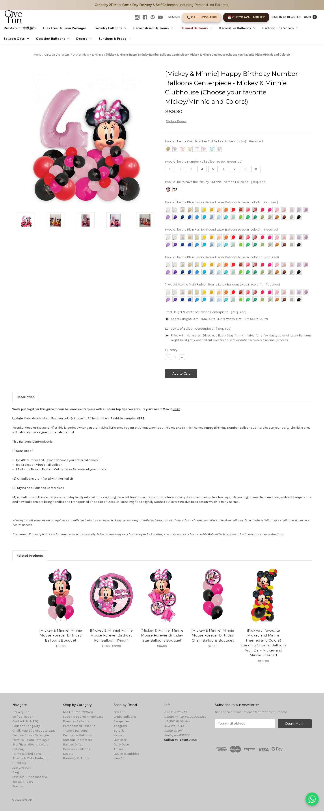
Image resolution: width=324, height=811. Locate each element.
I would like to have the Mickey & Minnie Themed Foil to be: (215, 182)
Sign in (277, 17)
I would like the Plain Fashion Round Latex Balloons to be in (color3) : (222, 257)
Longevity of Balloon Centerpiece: (198, 328)
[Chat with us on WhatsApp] (312, 799)
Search (174, 17)
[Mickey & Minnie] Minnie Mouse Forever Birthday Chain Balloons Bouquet (212, 635)
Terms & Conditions (26, 754)
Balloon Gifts (14, 39)
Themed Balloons (194, 28)
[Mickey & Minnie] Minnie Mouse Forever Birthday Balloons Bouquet (60, 635)
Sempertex (121, 721)
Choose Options (60, 599)
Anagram (120, 726)
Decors (81, 39)
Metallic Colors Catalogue (30, 740)
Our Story (19, 763)
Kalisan (119, 735)
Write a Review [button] (176, 121)
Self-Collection (22, 717)
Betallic (119, 730)
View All (119, 758)
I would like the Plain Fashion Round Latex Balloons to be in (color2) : (222, 229)
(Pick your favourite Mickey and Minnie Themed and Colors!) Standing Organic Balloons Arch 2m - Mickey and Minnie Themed (263, 642)
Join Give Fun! (21, 768)
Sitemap (18, 786)
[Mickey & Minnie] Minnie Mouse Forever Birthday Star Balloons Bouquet (162, 635)
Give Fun (120, 712)
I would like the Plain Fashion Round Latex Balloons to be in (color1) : (221, 202)
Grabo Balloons (125, 717)
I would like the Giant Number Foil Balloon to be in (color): (214, 141)
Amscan (120, 749)
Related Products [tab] (30, 556)
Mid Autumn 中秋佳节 (20, 28)
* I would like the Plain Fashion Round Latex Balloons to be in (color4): (222, 284)
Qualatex (120, 740)
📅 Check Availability (246, 17)
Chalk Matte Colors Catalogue (33, 730)
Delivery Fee (20, 712)
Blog (15, 772)
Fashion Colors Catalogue (30, 735)
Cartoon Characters (278, 28)
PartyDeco (121, 744)
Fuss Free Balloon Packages (64, 28)
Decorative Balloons (235, 28)
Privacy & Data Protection (31, 758)
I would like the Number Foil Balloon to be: (203, 161)
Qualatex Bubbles (126, 754)
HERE (176, 409)
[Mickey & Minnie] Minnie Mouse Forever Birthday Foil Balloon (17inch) (111, 635)
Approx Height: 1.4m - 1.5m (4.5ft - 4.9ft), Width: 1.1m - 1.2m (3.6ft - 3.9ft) (219, 319)
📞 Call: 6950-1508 (201, 17)
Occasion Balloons (50, 39)
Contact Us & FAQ (25, 721)
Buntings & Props (112, 39)
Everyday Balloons (107, 28)
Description (26, 397)
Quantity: (171, 350)
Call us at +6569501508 (180, 740)
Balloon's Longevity (26, 726)
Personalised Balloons (151, 28)
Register (294, 17)
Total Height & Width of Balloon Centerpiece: (205, 312)
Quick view (57, 591)
